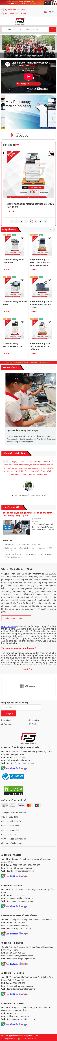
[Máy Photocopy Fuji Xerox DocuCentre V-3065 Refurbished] (42, 246)
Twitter (35, 724)
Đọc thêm (27, 669)
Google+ (35, 720)
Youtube (7, 724)
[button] (50, 229)
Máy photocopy (8, 626)
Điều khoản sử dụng (9, 817)
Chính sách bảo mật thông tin (13, 839)
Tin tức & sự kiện (11, 507)
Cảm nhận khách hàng (14, 453)
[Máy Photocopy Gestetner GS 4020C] (14, 329)
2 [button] (16, 222)
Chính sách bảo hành (10, 825)
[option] (28, 46)
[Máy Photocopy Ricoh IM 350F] (14, 288)
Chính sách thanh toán (10, 830)
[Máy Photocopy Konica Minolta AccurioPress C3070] (42, 288)
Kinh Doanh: (15, 14)
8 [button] (45, 222)
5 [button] (30, 222)
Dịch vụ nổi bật (10, 367)
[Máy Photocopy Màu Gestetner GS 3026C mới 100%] (28, 174)
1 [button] (11, 222)
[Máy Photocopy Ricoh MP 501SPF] (14, 246)
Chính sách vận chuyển (11, 821)
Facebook (7, 720)
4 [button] (26, 222)
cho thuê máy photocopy (11, 843)
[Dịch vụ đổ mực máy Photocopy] (28, 400)
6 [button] (35, 222)
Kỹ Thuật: (15, 10)
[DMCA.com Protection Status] (14, 795)
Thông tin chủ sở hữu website (13, 812)
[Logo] (20, 21)
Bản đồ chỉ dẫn (12, 768)
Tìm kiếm (52, 29)
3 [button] (21, 222)
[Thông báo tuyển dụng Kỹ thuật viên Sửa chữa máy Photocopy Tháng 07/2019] (16, 527)
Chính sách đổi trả (8, 834)
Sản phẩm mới (9, 229)
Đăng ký (9, 713)
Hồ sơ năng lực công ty (15, 618)
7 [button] (40, 222)
